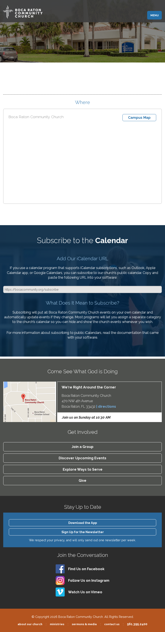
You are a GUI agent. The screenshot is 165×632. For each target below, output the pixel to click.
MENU (154, 15)
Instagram (88, 580)
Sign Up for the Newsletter (82, 532)
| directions (106, 406)
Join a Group (82, 447)
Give (82, 481)
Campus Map (139, 118)
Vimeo (85, 592)
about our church (30, 624)
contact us (111, 624)
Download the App (82, 523)
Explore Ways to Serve (82, 469)
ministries (57, 624)
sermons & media (84, 624)
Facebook (86, 569)
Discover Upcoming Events (82, 458)
